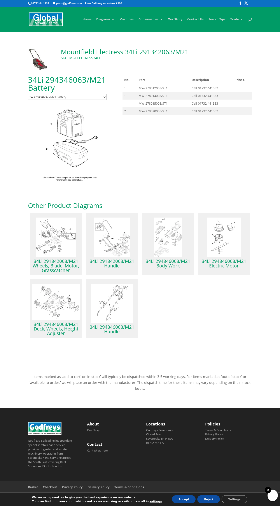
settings (156, 501)
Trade (234, 19)
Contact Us (195, 19)
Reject (208, 499)
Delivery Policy (214, 439)
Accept (183, 499)
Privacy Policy (214, 434)
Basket (33, 487)
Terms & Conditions (218, 430)
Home (86, 19)
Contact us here (97, 450)
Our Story (175, 19)
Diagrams (103, 19)
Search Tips (217, 19)
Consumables (148, 19)
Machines (126, 19)
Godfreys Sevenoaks (159, 430)
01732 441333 (208, 88)
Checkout (50, 487)
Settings (234, 499)
